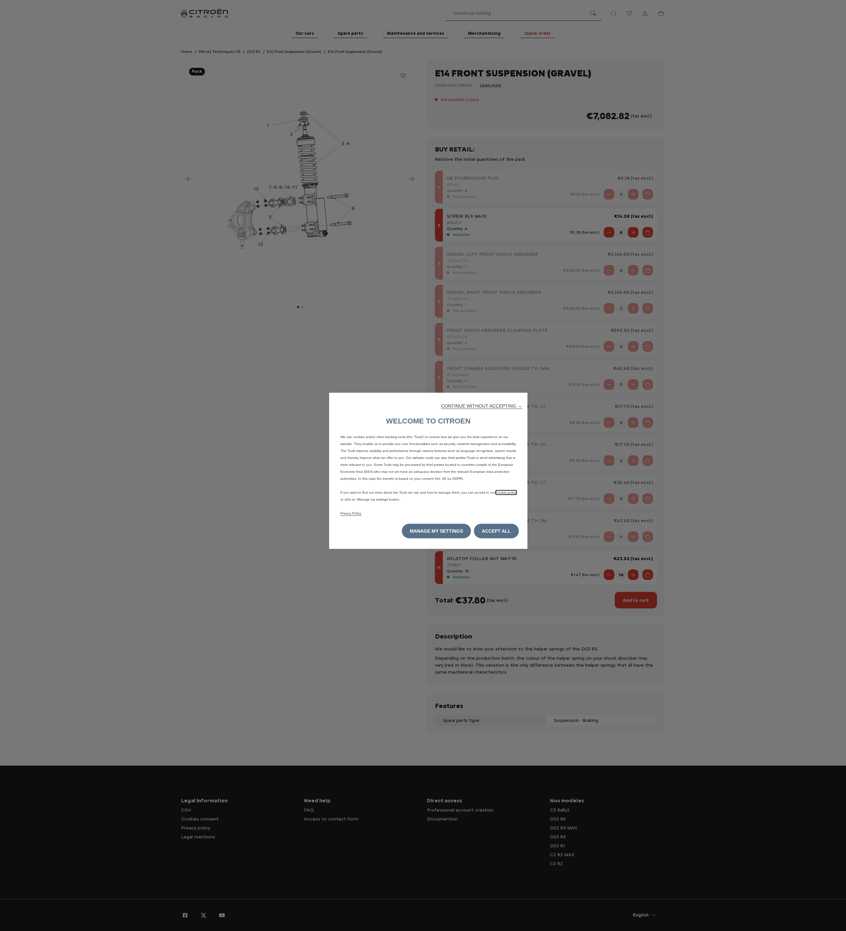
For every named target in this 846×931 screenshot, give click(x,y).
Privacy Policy (350, 513)
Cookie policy (506, 492)
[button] (481, 406)
